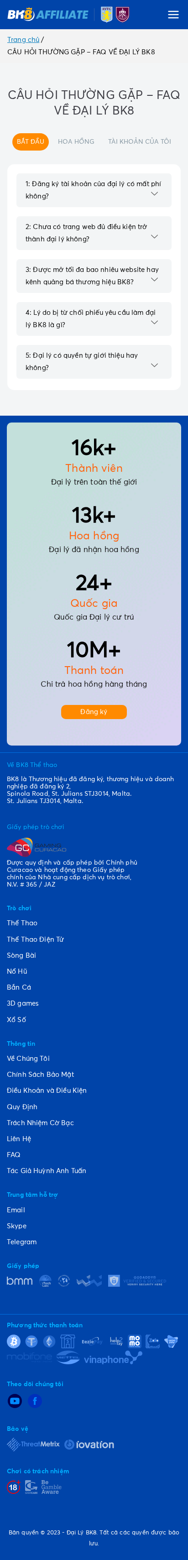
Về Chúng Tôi (28, 1058)
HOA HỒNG (76, 142)
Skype (16, 1226)
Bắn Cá (19, 987)
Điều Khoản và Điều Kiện (47, 1090)
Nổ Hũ (17, 971)
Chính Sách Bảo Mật (40, 1074)
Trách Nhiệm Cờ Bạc (40, 1123)
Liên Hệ (19, 1139)
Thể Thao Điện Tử (35, 939)
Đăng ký (93, 712)
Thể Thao (22, 923)
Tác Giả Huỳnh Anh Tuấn (46, 1171)
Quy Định (22, 1107)
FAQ (14, 1155)
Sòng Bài (21, 955)
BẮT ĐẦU (30, 142)
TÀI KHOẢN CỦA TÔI (139, 142)
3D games (23, 1003)
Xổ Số (16, 1020)
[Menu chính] (173, 14)
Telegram (22, 1242)
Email (16, 1210)
